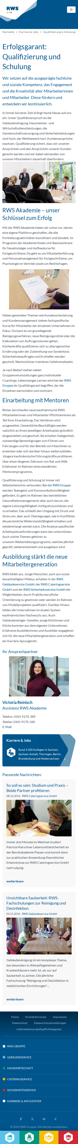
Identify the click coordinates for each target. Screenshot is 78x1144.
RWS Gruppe (62, 485)
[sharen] (44, 1119)
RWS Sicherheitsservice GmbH (44, 589)
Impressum (60, 1017)
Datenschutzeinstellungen (50, 1023)
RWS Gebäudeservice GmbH (39, 913)
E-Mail (7, 727)
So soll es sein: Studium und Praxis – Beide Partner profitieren (37, 788)
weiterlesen (15, 881)
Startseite (8, 32)
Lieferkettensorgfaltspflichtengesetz (39, 1029)
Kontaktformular (36, 1017)
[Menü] (71, 9)
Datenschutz (20, 1023)
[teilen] (21, 1119)
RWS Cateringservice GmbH (39, 796)
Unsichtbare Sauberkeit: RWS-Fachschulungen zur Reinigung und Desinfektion (36, 903)
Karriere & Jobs (28, 32)
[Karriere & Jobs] (39, 750)
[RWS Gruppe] (19, 11)
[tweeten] (33, 1119)
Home (15, 1017)
